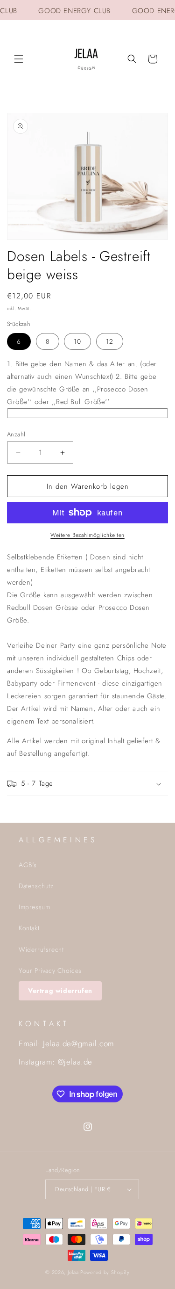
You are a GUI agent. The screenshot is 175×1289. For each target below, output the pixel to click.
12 (109, 341)
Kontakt (29, 928)
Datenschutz (36, 886)
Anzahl (16, 434)
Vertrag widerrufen (60, 990)
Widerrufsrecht (41, 949)
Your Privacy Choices (50, 970)
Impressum (34, 907)
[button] (18, 59)
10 (77, 341)
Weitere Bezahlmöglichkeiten (87, 535)
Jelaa (73, 1272)
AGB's (28, 864)
